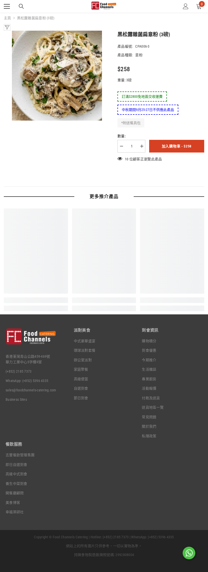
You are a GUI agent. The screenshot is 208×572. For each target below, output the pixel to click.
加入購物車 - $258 (177, 146)
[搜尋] (21, 6)
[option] (57, 76)
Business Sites (16, 399)
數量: (121, 136)
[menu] (7, 6)
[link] (36, 300)
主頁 (7, 18)
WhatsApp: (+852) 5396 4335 (27, 381)
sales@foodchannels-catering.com (31, 390)
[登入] (185, 6)
